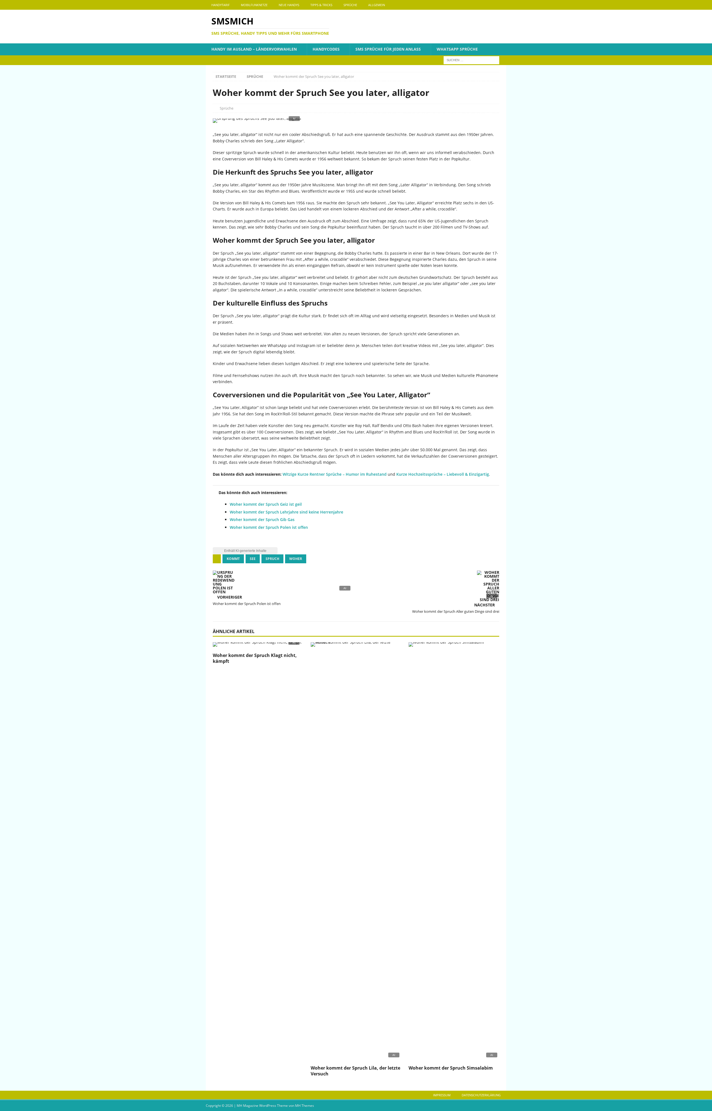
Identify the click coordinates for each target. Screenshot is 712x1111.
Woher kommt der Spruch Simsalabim (451, 1068)
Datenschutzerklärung (481, 1095)
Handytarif (220, 5)
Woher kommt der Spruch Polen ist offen (269, 527)
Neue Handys (289, 5)
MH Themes (304, 1105)
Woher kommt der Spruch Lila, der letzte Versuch (355, 1071)
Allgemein (376, 5)
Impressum (442, 1095)
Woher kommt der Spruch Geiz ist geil (266, 504)
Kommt (233, 558)
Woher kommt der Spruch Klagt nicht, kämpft (255, 658)
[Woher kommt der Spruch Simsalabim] (454, 852)
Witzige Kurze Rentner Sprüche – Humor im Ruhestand (335, 474)
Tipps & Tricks (321, 5)
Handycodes (326, 49)
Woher (295, 558)
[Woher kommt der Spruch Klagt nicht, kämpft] (258, 646)
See (253, 558)
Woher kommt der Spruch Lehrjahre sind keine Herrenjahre (286, 512)
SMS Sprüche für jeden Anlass (388, 49)
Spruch (272, 558)
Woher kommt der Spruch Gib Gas (262, 519)
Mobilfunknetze (254, 5)
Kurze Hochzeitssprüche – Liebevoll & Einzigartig (442, 474)
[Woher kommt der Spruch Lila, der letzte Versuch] (356, 852)
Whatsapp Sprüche (457, 49)
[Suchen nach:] (471, 59)
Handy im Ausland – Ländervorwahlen (254, 49)
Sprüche (350, 5)
